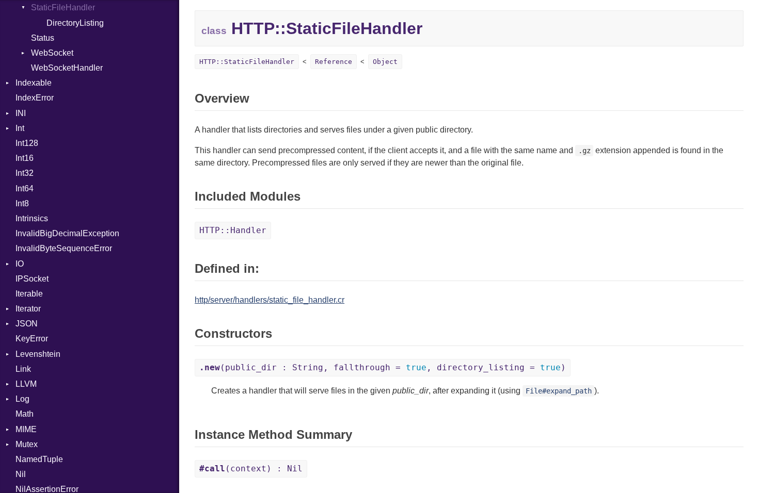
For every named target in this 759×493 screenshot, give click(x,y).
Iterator (28, 308)
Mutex (26, 444)
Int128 (26, 143)
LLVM (26, 384)
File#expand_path (559, 391)
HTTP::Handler (232, 230)
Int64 (24, 188)
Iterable (29, 293)
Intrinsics (31, 218)
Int (19, 128)
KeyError (31, 338)
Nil (20, 474)
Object (385, 61)
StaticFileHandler (63, 7)
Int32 (24, 173)
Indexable (33, 82)
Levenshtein (37, 354)
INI (20, 113)
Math (24, 413)
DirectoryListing (75, 23)
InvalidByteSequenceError (63, 248)
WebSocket (52, 52)
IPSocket (32, 278)
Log (22, 399)
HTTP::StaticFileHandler (246, 61)
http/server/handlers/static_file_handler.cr (269, 299)
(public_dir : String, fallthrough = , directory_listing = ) (382, 367)
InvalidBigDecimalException (67, 233)
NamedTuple (39, 459)
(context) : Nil (251, 468)
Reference (333, 61)
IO (19, 263)
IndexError (34, 97)
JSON (26, 323)
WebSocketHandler (67, 67)
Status (42, 38)
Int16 (24, 158)
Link (23, 369)
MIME (26, 429)
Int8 (22, 203)
